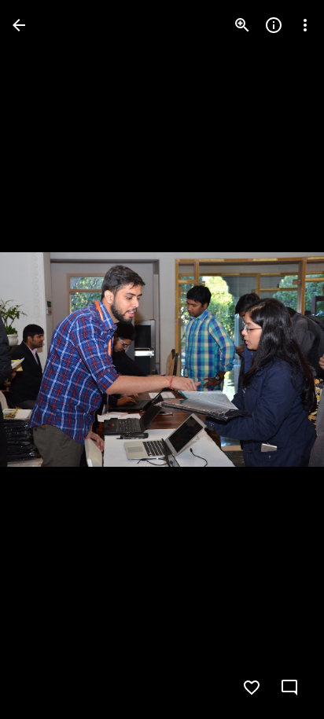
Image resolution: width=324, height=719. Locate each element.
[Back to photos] (19, 25)
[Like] (251, 687)
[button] (44, 360)
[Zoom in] (242, 25)
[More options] (305, 25)
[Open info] (273, 25)
